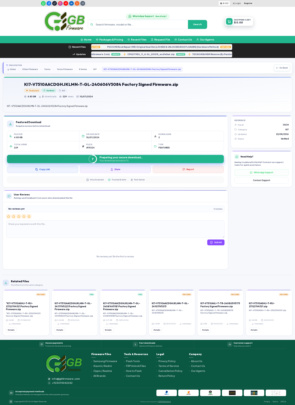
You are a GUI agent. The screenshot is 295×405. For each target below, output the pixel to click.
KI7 (95, 69)
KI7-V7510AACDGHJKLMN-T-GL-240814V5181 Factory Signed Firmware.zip (121, 306)
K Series (83, 69)
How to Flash (134, 370)
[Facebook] (49, 3)
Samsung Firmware (105, 361)
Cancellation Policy (170, 370)
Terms (275, 401)
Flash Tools (133, 361)
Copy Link (44, 169)
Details (11, 330)
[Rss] (77, 3)
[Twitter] (54, 3)
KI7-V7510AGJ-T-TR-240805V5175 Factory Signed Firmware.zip (220, 305)
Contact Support (261, 180)
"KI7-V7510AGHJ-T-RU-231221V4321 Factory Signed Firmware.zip (22, 306)
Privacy (267, 401)
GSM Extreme (164, 401)
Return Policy (166, 375)
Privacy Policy (167, 361)
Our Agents (198, 370)
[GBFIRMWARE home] (64, 21)
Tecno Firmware (65, 69)
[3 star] (19, 216)
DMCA (283, 401)
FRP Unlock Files (136, 365)
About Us (196, 361)
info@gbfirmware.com (64, 378)
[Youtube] (66, 3)
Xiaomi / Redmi (102, 365)
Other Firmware (30, 69)
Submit (218, 242)
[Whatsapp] (43, 3)
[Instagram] (60, 3)
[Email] (82, 3)
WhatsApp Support (263, 172)
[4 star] (24, 216)
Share (117, 169)
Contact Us (133, 375)
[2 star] (13, 216)
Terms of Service (168, 365)
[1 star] (8, 216)
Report (190, 169)
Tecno (47, 69)
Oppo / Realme (102, 370)
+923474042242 (61, 382)
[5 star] (29, 216)
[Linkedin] (71, 3)
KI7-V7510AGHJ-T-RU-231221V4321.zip (262, 305)
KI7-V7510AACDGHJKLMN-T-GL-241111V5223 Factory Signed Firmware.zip (73, 306)
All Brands (99, 375)
